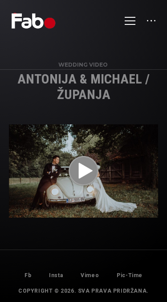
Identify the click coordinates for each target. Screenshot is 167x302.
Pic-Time (130, 275)
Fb (27, 275)
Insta (56, 275)
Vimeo (90, 275)
